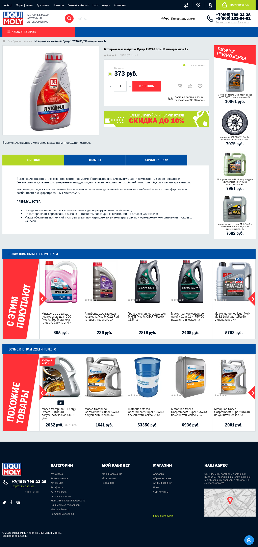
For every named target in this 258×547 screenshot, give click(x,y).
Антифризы (57, 487)
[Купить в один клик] (180, 86)
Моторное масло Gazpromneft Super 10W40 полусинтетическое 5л (232, 411)
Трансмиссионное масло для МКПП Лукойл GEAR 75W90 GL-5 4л (147, 316)
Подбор (7, 5)
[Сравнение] (186, 5)
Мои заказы (109, 478)
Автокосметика (59, 478)
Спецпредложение (61, 496)
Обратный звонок (22, 486)
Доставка (43, 5)
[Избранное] (198, 5)
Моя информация (112, 473)
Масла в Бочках (60, 509)
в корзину (61, 287)
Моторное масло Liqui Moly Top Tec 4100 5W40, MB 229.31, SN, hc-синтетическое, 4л (235, 226)
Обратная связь (162, 478)
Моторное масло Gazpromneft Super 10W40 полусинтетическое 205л (146, 411)
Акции (106, 5)
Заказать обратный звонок (232, 22)
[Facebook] (11, 502)
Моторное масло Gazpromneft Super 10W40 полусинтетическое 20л (189, 411)
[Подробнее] (77, 332)
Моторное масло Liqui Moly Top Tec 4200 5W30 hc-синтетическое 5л (235, 96)
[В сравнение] (190, 86)
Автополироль (59, 491)
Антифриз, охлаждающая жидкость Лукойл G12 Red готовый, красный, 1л (102, 316)
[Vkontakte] (18, 502)
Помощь (58, 5)
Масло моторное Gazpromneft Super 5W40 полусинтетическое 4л (102, 411)
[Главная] (3, 41)
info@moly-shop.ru (163, 515)
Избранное (108, 482)
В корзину (146, 86)
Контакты (120, 5)
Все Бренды (15, 41)
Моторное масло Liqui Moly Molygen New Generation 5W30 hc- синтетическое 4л (235, 181)
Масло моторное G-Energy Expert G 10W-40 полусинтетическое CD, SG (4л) (59, 413)
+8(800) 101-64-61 (233, 18)
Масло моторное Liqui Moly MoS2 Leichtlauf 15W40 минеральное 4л (232, 316)
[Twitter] (4, 502)
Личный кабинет (78, 5)
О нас (156, 487)
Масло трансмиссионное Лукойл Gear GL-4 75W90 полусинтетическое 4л (187, 316)
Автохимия (57, 482)
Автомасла (57, 473)
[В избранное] (200, 86)
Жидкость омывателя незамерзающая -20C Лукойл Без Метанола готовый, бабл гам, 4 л (56, 318)
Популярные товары (62, 513)
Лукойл (28, 41)
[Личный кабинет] (210, 5)
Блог (95, 5)
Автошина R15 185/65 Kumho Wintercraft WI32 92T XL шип (235, 138)
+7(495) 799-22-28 (233, 15)
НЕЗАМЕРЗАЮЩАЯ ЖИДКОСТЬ (68, 500)
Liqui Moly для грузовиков (65, 504)
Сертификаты (24, 5)
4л (60, 403)
